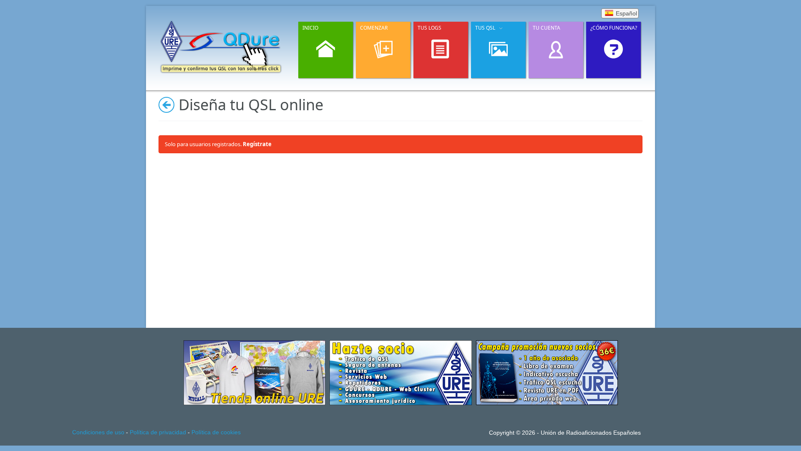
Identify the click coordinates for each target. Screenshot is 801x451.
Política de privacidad (158, 432)
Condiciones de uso (98, 432)
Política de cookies (216, 432)
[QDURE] (221, 46)
